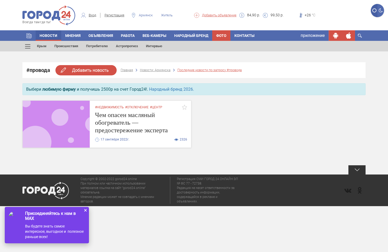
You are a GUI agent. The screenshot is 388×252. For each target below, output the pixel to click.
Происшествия (66, 46)
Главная (127, 70)
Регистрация (114, 15)
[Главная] (29, 35)
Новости (48, 35)
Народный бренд (191, 35)
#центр (156, 107)
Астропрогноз (127, 46)
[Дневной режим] (374, 10)
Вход (92, 15)
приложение (313, 35)
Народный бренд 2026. (171, 89)
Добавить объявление (219, 15)
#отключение (137, 107)
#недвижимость (109, 107)
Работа (128, 35)
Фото (221, 35)
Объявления (100, 35)
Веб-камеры (154, 35)
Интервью (154, 46)
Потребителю (97, 46)
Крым (41, 46)
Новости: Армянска (155, 70)
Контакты (244, 35)
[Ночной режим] (380, 10)
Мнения (73, 35)
